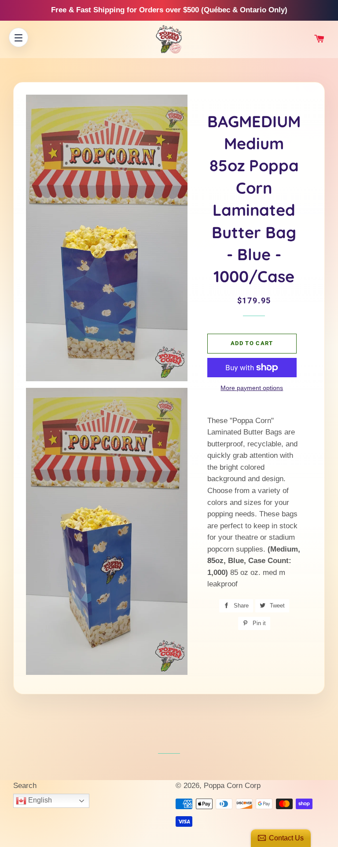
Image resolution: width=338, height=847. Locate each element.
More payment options (251, 387)
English (39, 800)
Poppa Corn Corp (232, 785)
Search (25, 785)
